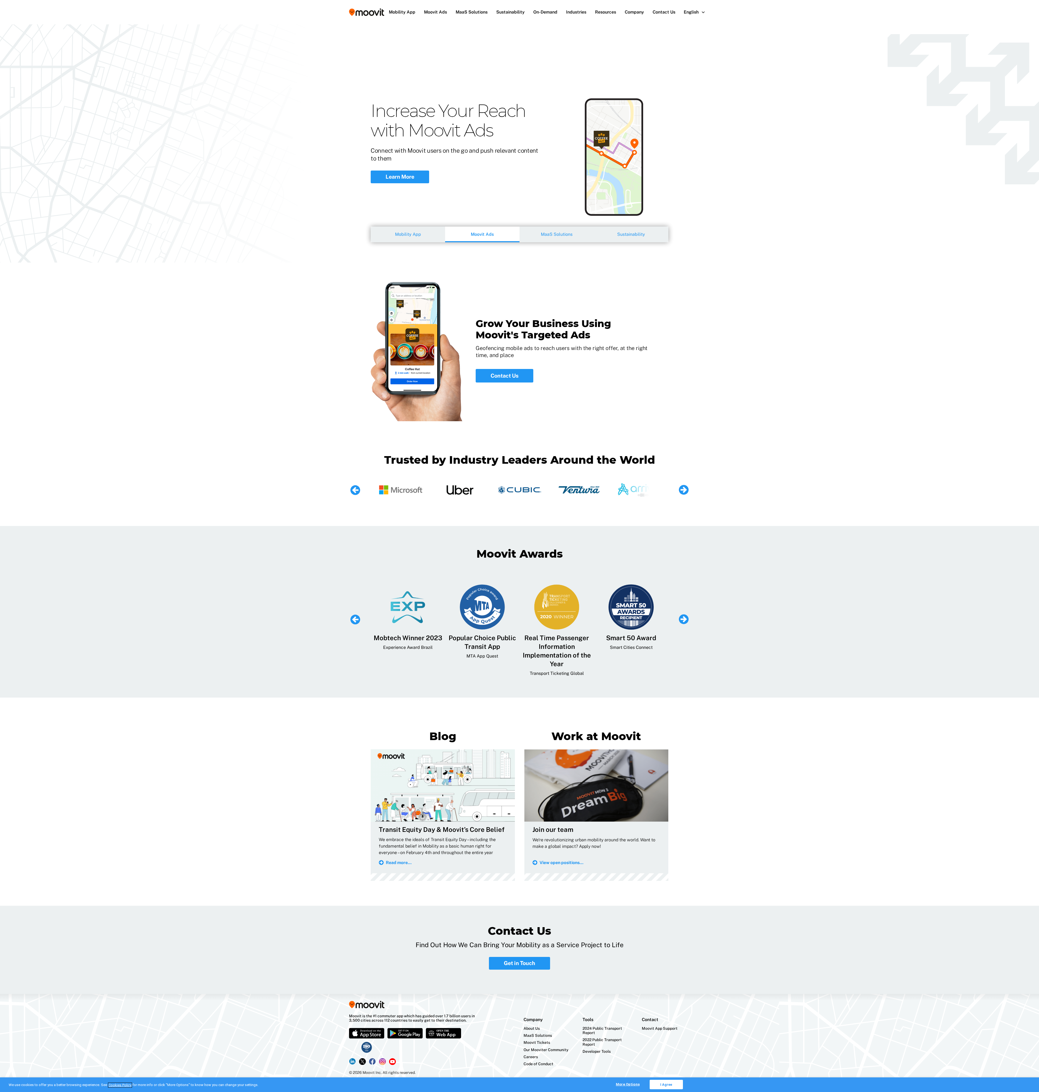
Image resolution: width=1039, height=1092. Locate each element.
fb (372, 1061)
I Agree (666, 1085)
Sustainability (510, 12)
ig (382, 1061)
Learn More (400, 177)
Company (634, 12)
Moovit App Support (660, 1028)
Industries (576, 12)
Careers (531, 1057)
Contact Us (664, 12)
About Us (532, 1028)
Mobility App (402, 12)
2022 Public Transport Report (602, 1042)
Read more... (399, 862)
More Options (628, 1084)
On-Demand (545, 12)
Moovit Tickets (537, 1042)
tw (362, 1061)
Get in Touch (519, 963)
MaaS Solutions (472, 12)
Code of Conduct (538, 1064)
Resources (605, 12)
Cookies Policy (119, 1085)
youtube (392, 1061)
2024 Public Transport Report (602, 1030)
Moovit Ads (435, 12)
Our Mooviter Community (546, 1050)
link (352, 1061)
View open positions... (561, 862)
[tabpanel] (519, 143)
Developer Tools (597, 1051)
